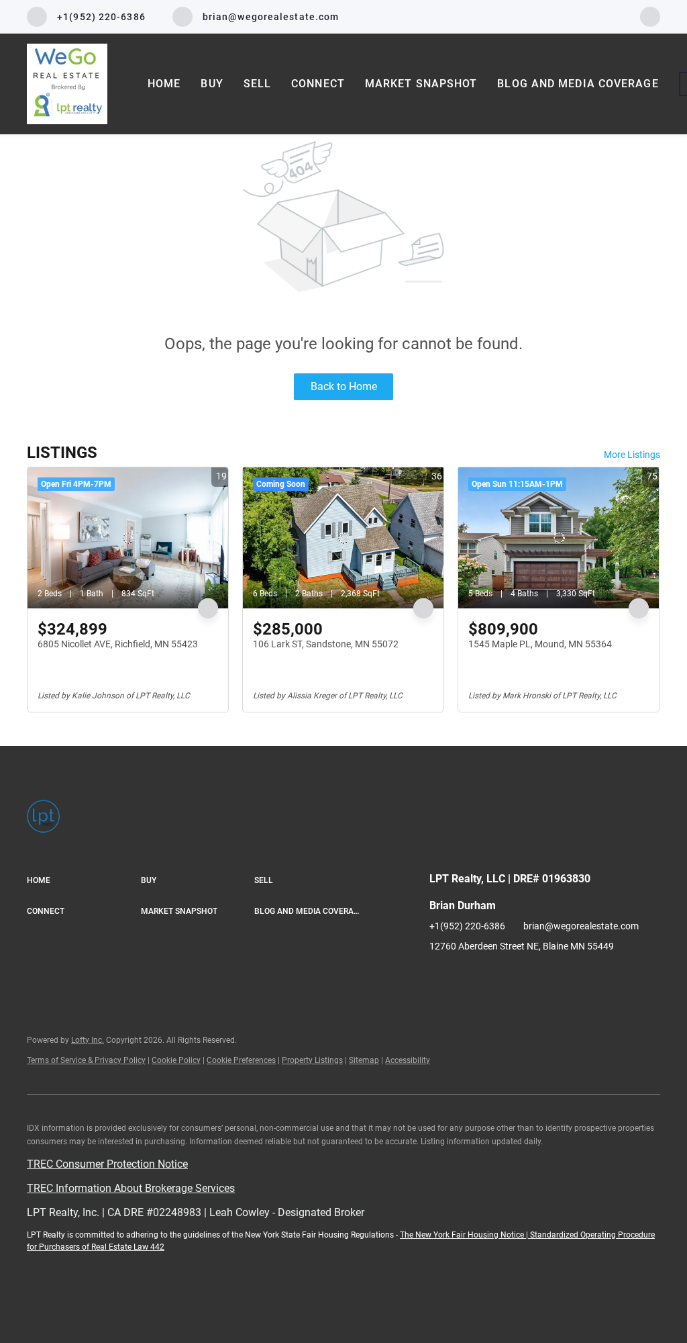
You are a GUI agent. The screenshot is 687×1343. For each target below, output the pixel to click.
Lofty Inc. (87, 1040)
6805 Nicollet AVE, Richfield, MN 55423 (118, 644)
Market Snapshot (421, 83)
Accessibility (407, 1060)
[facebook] (650, 15)
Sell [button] (257, 83)
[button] (84, 881)
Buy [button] (212, 83)
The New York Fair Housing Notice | (465, 1235)
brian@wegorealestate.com (581, 926)
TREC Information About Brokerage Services (131, 1188)
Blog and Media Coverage (577, 83)
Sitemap (364, 1060)
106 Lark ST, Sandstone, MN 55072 (326, 644)
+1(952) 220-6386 (467, 926)
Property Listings (312, 1060)
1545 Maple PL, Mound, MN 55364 (540, 644)
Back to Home (344, 386)
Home (164, 83)
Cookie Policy (176, 1060)
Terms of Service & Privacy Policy (86, 1060)
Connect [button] (318, 83)
